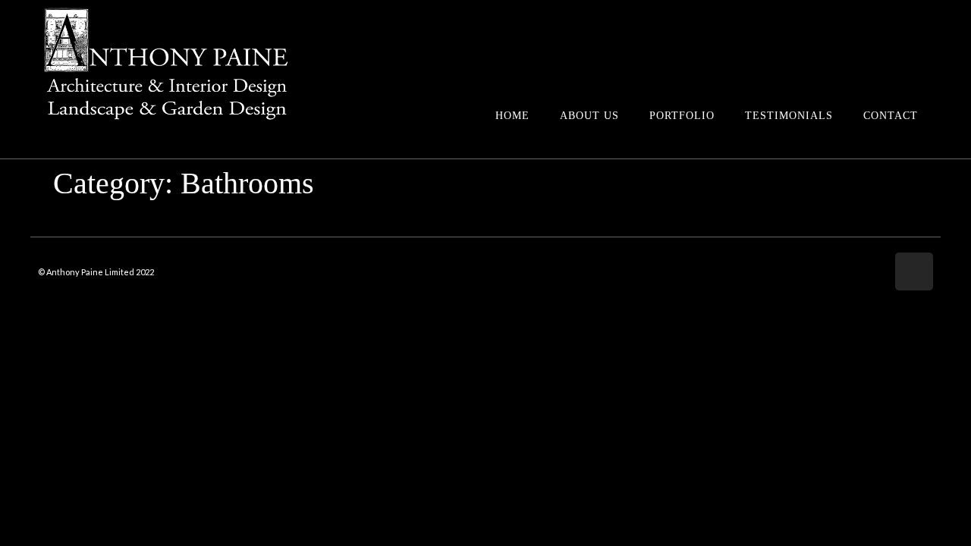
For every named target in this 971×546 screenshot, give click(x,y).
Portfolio (682, 115)
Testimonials (789, 115)
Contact (890, 115)
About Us (589, 115)
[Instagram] (914, 271)
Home (512, 115)
